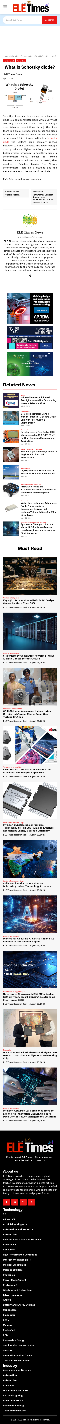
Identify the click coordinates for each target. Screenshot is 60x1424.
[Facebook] (6, 1202)
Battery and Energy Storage (31, 449)
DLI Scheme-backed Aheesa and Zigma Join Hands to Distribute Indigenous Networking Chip (30, 1055)
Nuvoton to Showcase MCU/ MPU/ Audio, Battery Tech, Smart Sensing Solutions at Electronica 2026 (29, 997)
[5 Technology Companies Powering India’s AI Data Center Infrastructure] (30, 631)
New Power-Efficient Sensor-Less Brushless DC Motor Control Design (43, 198)
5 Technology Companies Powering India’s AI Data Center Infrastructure (28, 657)
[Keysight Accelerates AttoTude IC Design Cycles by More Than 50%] (30, 576)
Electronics (25, 411)
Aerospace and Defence (12, 708)
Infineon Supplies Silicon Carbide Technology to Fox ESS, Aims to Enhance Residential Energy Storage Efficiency (28, 827)
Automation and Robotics (31, 484)
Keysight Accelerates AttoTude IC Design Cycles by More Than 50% (28, 602)
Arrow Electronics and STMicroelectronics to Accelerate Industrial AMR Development (38, 489)
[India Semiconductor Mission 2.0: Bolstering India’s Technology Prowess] (30, 859)
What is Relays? (12, 195)
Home (5, 56)
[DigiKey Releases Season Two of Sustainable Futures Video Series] (11, 472)
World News (21, 61)
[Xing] (30, 275)
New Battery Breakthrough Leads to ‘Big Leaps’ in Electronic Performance (39, 454)
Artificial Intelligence (11, 598)
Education (14, 56)
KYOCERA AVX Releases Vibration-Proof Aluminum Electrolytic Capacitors (27, 771)
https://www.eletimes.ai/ (30, 237)
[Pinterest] (23, 1202)
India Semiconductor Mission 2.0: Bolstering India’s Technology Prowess (27, 885)
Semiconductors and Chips (13, 822)
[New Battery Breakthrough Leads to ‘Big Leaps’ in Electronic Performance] (11, 454)
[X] (31, 1202)
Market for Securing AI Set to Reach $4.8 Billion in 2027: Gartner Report (28, 940)
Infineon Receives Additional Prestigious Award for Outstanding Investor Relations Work (38, 400)
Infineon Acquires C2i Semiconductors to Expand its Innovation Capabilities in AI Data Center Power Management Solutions (29, 1113)
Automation (25, 468)
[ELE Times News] (30, 220)
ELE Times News (13, 74)
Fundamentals (27, 56)
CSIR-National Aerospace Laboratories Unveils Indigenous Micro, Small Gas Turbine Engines (27, 714)
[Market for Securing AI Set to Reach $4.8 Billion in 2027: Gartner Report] (30, 914)
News (23, 395)
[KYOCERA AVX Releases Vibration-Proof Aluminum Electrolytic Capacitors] (30, 745)
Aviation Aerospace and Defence (33, 522)
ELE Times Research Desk (15, 607)
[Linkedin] (14, 1202)
